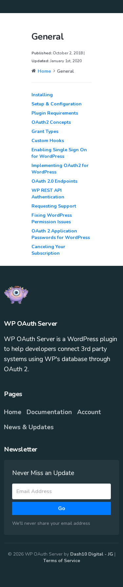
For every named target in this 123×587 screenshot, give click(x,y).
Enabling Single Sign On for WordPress (59, 153)
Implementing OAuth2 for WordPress (60, 168)
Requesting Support (53, 206)
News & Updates (29, 427)
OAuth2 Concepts (51, 122)
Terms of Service (61, 561)
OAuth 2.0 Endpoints (54, 181)
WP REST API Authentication (47, 193)
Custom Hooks (47, 141)
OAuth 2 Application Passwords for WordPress (60, 234)
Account (89, 412)
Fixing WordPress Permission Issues (51, 218)
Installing (42, 95)
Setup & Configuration (56, 104)
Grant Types (44, 131)
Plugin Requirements (54, 113)
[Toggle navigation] (114, 6)
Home (12, 412)
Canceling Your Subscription (48, 250)
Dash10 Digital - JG (92, 554)
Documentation (49, 412)
